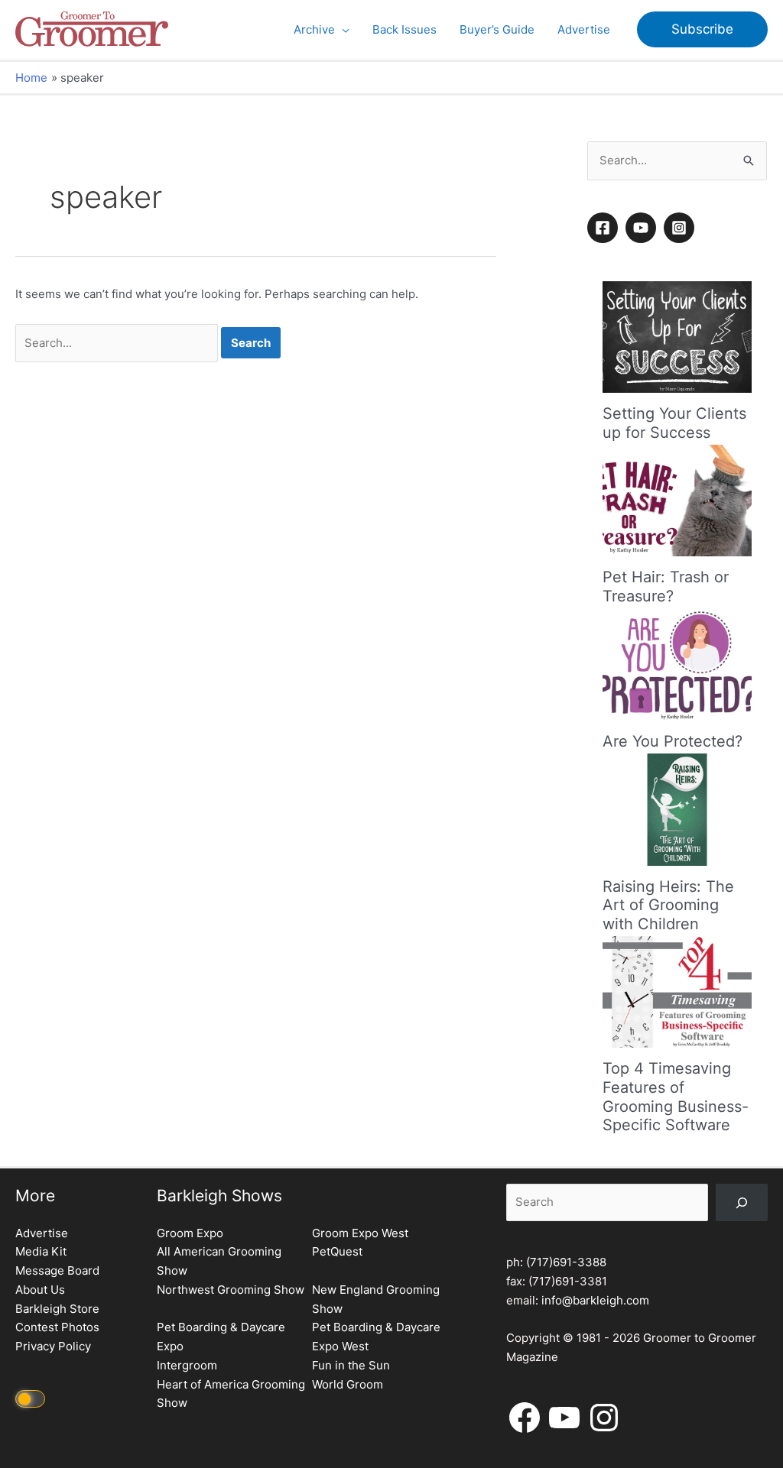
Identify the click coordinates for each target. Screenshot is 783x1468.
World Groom (347, 1384)
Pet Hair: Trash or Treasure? (666, 586)
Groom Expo (190, 1233)
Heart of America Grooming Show (231, 1394)
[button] (342, 30)
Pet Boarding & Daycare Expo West (376, 1336)
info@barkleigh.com (595, 1300)
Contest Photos (57, 1327)
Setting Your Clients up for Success (674, 423)
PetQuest (337, 1251)
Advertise (41, 1233)
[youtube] (643, 227)
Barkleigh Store (57, 1308)
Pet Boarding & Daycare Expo (221, 1336)
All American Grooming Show (219, 1261)
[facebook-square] (604, 227)
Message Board (57, 1270)
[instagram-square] (681, 227)
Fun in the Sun (351, 1365)
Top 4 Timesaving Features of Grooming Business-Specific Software (676, 1096)
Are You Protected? (672, 741)
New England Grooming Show (376, 1299)
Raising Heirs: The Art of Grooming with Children (668, 905)
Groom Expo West (360, 1233)
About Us (40, 1289)
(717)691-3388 (566, 1262)
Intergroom (187, 1365)
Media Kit (41, 1251)
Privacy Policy (53, 1346)
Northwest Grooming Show (230, 1289)
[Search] (742, 1202)
